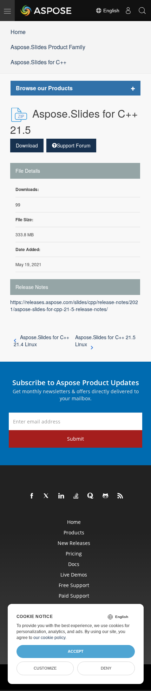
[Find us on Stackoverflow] (76, 496)
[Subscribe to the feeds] (120, 496)
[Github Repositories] (105, 496)
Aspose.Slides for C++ (38, 62)
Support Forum (74, 145)
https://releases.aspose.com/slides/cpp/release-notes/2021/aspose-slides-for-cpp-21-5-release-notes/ (74, 305)
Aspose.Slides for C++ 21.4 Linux (41, 341)
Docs (73, 564)
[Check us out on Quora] (91, 496)
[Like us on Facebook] (32, 496)
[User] (128, 10)
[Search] (142, 10)
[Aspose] (46, 10)
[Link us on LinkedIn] (61, 496)
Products (74, 532)
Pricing (74, 553)
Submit (75, 438)
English (110, 10)
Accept (76, 651)
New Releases (74, 543)
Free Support (74, 585)
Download (27, 145)
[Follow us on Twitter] (46, 496)
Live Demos (73, 574)
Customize (45, 668)
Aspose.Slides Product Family (48, 47)
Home (18, 32)
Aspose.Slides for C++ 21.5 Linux (105, 341)
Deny (106, 668)
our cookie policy (49, 637)
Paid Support (74, 595)
